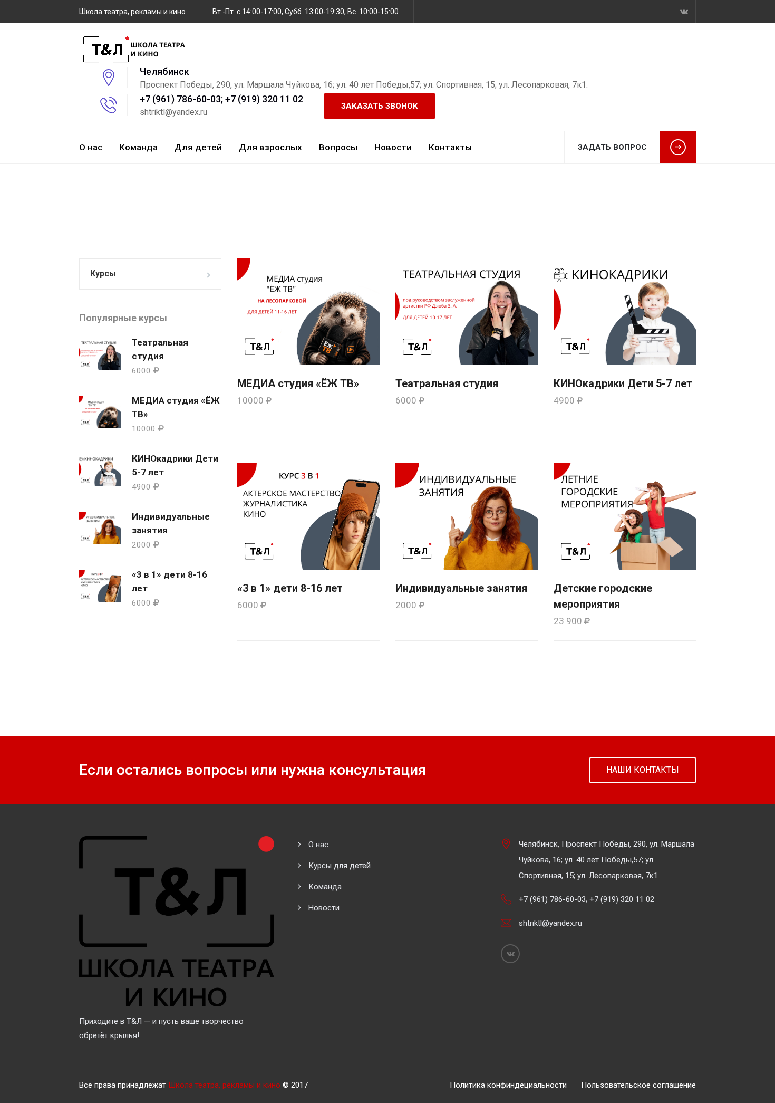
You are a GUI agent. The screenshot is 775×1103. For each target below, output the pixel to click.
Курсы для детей (339, 865)
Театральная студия (446, 383)
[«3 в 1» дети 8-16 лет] (308, 516)
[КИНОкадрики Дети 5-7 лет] (625, 311)
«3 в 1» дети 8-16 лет (290, 588)
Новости (393, 147)
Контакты (450, 147)
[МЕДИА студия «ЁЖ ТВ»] (308, 311)
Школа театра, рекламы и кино (224, 1085)
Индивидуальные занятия (461, 588)
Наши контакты (642, 770)
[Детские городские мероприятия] (625, 516)
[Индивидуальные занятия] (466, 516)
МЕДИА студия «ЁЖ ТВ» (298, 383)
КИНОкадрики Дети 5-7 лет (623, 383)
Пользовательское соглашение (638, 1085)
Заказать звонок (379, 106)
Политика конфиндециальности (508, 1085)
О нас (90, 147)
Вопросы (338, 147)
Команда (138, 147)
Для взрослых (270, 147)
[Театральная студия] (466, 311)
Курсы (103, 273)
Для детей (198, 147)
